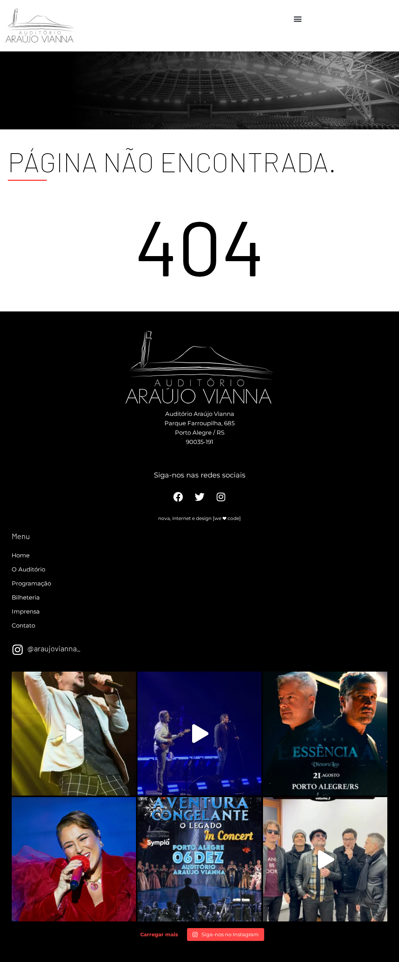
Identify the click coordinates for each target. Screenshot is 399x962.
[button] (297, 18)
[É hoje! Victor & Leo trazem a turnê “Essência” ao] (325, 734)
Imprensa (26, 611)
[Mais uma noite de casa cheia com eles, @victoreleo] (200, 734)
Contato (23, 625)
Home (21, 555)
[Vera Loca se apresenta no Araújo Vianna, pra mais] (325, 859)
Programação (31, 583)
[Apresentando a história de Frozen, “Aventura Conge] (200, 859)
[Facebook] (178, 497)
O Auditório (28, 569)
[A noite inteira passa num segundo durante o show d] (74, 734)
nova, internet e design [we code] (199, 518)
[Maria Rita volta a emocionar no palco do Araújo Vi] (74, 859)
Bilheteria (26, 597)
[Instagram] (221, 497)
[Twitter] (200, 497)
